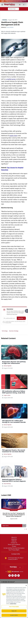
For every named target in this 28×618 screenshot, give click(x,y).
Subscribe (20, 318)
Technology (4, 331)
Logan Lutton (7, 395)
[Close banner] (26, 2)
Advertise (14, 539)
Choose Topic (12, 9)
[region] (14, 600)
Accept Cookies (14, 615)
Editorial (14, 541)
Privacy (14, 546)
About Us (14, 537)
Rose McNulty (7, 483)
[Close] (26, 585)
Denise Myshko (7, 365)
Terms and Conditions (14, 544)
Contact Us (14, 543)
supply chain (13, 135)
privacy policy (8, 322)
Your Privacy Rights (14, 550)
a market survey (11, 79)
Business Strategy (13, 331)
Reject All (14, 611)
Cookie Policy (13, 603)
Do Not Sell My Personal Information (14, 548)
